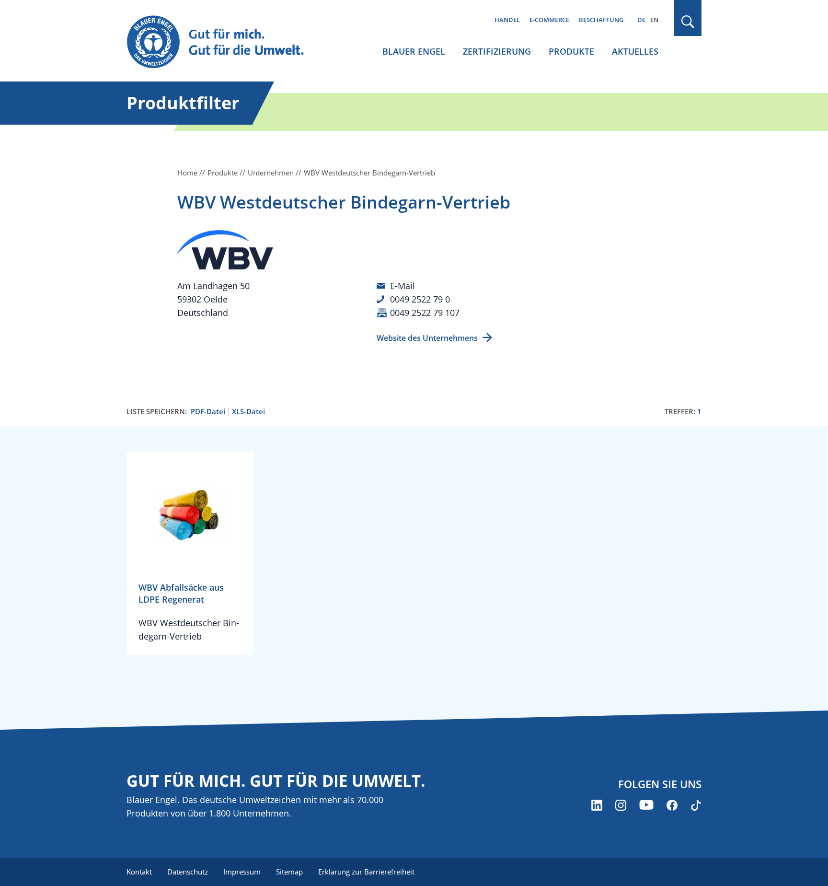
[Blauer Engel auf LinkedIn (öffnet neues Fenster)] (596, 805)
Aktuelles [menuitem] (635, 51)
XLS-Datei (248, 411)
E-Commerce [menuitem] (549, 19)
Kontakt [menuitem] (139, 871)
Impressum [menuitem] (242, 871)
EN (654, 19)
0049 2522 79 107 (425, 312)
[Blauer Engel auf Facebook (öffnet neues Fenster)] (672, 805)
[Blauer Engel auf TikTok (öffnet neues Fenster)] (696, 805)
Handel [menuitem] (507, 19)
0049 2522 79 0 (420, 299)
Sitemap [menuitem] (289, 871)
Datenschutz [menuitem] (187, 871)
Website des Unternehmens (427, 338)
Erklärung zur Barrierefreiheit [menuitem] (366, 871)
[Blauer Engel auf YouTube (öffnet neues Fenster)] (646, 805)
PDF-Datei (208, 411)
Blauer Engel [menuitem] (413, 51)
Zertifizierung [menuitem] (497, 51)
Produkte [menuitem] (571, 51)
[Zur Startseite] (224, 42)
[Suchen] (688, 21)
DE (641, 19)
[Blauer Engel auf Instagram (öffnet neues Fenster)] (620, 805)
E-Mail (402, 285)
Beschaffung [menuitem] (601, 19)
